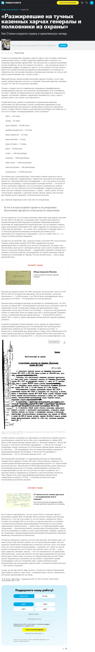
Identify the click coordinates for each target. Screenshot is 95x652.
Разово (44, 596)
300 (44, 609)
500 (23, 609)
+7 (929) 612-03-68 (23, 641)
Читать (63, 45)
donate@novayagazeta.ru (40, 639)
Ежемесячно (24, 596)
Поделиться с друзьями (33, 633)
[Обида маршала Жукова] (35, 275)
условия (46, 624)
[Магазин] (82, 3)
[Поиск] (86, 3)
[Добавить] (92, 3)
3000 (23, 604)
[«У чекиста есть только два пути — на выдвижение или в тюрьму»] (35, 497)
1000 (44, 604)
